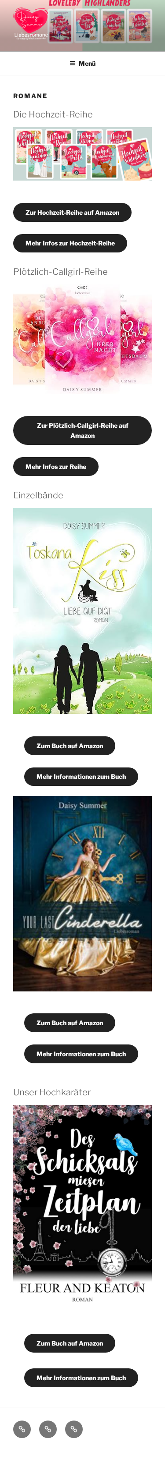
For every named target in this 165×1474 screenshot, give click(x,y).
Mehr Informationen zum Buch (81, 776)
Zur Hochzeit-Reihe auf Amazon (72, 212)
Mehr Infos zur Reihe (56, 466)
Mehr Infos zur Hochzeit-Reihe (70, 243)
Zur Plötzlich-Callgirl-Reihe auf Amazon (82, 430)
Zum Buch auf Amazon (70, 745)
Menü (87, 63)
